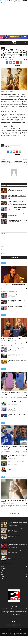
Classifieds (14, 629)
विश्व (1, 572)
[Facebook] (8, 625)
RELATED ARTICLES (5, 183)
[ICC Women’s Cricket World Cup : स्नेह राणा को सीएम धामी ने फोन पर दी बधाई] (4, 469)
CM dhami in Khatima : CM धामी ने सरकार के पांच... (17, 550)
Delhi (2, 574)
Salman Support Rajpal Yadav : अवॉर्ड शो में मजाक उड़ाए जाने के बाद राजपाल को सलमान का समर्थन (17, 197)
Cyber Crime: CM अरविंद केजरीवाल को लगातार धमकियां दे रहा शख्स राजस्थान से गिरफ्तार (7, 163)
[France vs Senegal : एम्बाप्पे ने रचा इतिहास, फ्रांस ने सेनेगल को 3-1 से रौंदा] (4, 457)
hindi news (6, 144)
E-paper (4, 629)
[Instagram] (12, 625)
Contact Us (22, 629)
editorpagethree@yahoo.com (16, 617)
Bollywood (6, 0)
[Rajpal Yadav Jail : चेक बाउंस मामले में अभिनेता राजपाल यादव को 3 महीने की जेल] (4, 190)
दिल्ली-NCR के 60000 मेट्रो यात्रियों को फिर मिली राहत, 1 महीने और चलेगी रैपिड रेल (20, 163)
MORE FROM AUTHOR (5, 185)
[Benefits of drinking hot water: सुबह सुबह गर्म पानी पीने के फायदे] (14, 489)
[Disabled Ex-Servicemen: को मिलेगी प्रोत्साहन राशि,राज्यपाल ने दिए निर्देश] (4, 530)
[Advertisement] (14, 19)
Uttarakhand (3, 568)
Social (18, 629)
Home (1, 0)
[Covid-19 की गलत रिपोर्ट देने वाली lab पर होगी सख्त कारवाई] (4, 558)
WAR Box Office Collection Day (15, 144)
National (2, 566)
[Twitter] (15, 625)
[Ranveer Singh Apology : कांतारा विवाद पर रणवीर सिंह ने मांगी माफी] (4, 215)
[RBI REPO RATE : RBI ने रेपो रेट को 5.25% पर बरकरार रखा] (4, 356)
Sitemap (17, 631)
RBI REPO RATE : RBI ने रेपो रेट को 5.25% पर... (16, 354)
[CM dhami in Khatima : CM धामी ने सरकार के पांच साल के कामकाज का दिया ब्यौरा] (4, 552)
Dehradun (3, 570)
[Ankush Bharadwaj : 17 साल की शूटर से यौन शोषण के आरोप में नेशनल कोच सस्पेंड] (4, 463)
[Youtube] (19, 625)
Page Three (3, 503)
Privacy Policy (11, 631)
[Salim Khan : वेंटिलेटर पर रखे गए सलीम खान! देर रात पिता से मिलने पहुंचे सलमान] (4, 209)
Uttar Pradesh (4, 580)
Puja (2, 59)
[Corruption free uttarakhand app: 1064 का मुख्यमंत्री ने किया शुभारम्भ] (4, 536)
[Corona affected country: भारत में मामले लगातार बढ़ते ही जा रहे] (4, 546)
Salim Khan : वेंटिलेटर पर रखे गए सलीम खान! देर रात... (17, 306)
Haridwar (3, 582)
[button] (26, 43)
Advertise (8, 629)
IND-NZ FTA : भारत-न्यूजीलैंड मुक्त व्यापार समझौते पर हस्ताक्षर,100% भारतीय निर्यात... (13, 339)
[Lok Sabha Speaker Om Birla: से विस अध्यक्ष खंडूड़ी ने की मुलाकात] (4, 524)
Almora (2, 576)
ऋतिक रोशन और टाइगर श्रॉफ (5, 146)
